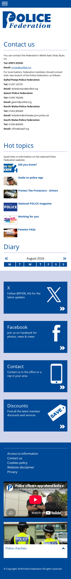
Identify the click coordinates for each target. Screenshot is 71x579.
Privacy (12, 472)
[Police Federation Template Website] (30, 21)
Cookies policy (17, 463)
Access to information (22, 453)
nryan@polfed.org (21, 67)
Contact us (14, 458)
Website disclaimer (20, 467)
